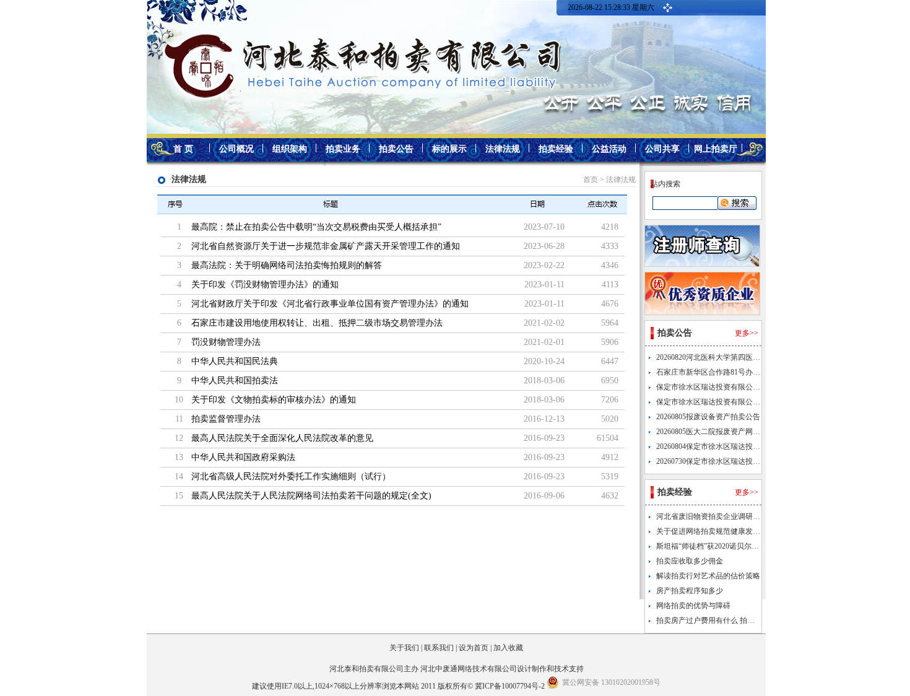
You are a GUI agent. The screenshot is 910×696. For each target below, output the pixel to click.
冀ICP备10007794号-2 (510, 686)
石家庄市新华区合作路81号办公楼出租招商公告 (734, 372)
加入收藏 (508, 647)
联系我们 (439, 647)
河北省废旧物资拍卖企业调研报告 (712, 516)
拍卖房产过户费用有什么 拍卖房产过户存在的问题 (738, 620)
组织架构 (289, 149)
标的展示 (449, 149)
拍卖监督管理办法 (226, 419)
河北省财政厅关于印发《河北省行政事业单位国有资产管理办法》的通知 (330, 303)
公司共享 (662, 149)
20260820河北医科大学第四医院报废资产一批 (730, 357)
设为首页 (473, 647)
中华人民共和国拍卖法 (234, 380)
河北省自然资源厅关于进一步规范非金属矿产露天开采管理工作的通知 (325, 246)
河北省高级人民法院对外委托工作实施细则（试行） (291, 476)
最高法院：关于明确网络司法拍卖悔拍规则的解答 (286, 265)
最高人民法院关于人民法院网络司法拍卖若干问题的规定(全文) (311, 495)
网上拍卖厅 (715, 149)
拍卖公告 (396, 149)
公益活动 (609, 149)
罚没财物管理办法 (226, 342)
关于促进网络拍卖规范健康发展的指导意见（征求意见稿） (752, 531)
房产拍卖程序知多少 (689, 590)
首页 (590, 179)
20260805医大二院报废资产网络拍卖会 (719, 431)
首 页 (183, 149)
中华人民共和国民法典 (234, 361)
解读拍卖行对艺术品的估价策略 (708, 576)
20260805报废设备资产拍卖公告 (708, 416)
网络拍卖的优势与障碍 (693, 605)
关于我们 (404, 647)
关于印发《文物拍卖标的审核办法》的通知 (273, 399)
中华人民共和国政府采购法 (243, 457)
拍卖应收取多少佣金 (689, 561)
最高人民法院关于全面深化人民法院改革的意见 (282, 438)
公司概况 (236, 149)
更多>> (746, 333)
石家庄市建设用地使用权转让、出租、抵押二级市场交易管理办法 (317, 323)
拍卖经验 (556, 149)
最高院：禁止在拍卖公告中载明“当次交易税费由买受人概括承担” (316, 227)
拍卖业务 (343, 149)
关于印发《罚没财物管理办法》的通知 (265, 284)
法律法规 (502, 149)
